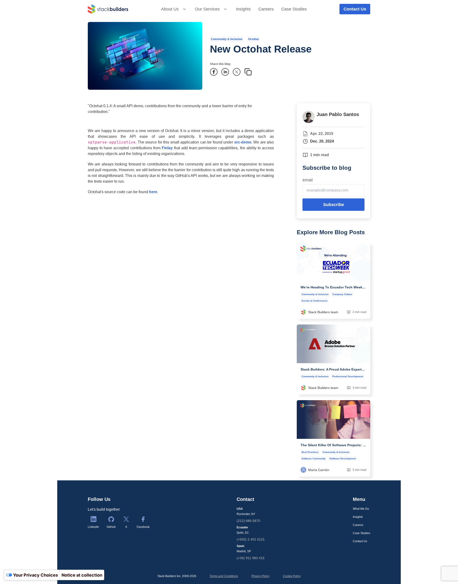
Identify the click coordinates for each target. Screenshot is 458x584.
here (153, 192)
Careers (266, 9)
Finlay (167, 148)
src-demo (242, 142)
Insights (243, 9)
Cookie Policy (292, 576)
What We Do (361, 508)
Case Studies (294, 9)
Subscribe (333, 204)
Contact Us (355, 9)
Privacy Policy (260, 576)
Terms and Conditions (224, 576)
